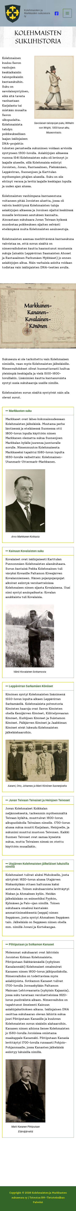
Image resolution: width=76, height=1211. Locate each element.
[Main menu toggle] (67, 13)
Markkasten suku (20, 410)
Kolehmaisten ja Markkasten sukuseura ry (37, 13)
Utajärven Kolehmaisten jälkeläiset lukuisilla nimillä (37, 865)
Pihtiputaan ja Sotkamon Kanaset (31, 944)
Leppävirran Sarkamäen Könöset (31, 686)
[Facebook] (56, 13)
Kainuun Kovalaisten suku (26, 551)
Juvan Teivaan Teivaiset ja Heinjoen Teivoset (39, 800)
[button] (38, 411)
